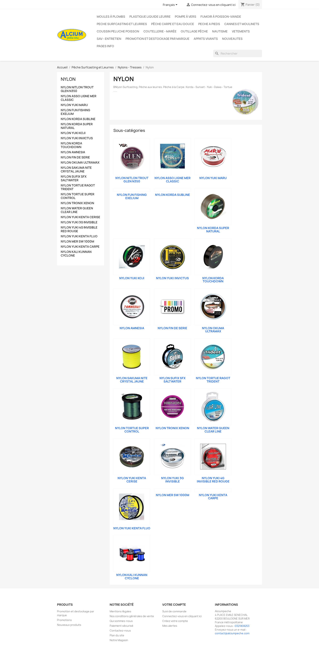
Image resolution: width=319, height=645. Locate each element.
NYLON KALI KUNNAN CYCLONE (76, 253)
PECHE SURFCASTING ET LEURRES (122, 24)
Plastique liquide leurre (150, 17)
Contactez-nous (120, 630)
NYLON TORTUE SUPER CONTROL (77, 196)
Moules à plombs (111, 17)
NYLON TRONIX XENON (77, 203)
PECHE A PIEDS (209, 24)
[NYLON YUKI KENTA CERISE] (131, 456)
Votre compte (174, 605)
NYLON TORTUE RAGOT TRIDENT (78, 187)
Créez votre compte (175, 621)
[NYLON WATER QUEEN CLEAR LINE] (213, 406)
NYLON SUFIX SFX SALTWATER (74, 178)
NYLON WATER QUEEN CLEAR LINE (77, 210)
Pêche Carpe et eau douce (172, 24)
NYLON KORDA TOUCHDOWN (71, 145)
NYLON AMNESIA (73, 152)
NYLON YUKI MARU (74, 105)
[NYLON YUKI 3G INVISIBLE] (172, 456)
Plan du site (117, 635)
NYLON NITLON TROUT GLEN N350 (77, 89)
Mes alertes (169, 625)
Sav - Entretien (109, 39)
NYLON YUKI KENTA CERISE (80, 217)
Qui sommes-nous (121, 621)
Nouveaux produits (69, 625)
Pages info (105, 46)
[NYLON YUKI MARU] (213, 156)
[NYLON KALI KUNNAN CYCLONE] (131, 553)
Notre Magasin (119, 640)
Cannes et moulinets (241, 24)
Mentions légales (120, 611)
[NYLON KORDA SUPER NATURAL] (213, 206)
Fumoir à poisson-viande (220, 17)
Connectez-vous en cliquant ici (182, 616)
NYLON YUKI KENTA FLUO (79, 236)
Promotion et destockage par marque (157, 39)
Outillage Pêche (194, 31)
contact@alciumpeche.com (232, 633)
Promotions (64, 620)
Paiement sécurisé (121, 625)
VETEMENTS (241, 31)
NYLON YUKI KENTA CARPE (80, 247)
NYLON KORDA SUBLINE (78, 119)
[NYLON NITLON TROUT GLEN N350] (131, 156)
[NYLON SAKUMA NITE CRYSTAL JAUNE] (131, 356)
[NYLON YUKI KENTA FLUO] (131, 506)
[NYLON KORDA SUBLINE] (172, 190)
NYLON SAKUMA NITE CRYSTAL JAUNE (76, 169)
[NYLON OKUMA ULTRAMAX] (213, 306)
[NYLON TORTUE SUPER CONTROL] (131, 406)
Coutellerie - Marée (159, 31)
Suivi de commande (174, 611)
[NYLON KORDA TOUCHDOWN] (213, 256)
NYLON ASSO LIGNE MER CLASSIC (78, 98)
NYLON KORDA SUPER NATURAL (77, 126)
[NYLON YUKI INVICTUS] (172, 256)
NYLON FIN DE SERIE (75, 157)
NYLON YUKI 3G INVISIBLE (79, 222)
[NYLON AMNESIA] (131, 306)
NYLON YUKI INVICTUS (77, 138)
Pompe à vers (185, 17)
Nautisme (220, 31)
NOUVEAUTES (232, 39)
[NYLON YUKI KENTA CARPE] (213, 490)
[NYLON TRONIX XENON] (172, 406)
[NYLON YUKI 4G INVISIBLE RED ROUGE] (213, 456)
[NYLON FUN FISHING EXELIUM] (131, 190)
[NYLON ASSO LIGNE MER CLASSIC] (172, 156)
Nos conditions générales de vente (132, 616)
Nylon (68, 79)
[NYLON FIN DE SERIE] (172, 306)
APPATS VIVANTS (206, 39)
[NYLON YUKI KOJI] (131, 256)
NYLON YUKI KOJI (73, 133)
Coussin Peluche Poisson (118, 31)
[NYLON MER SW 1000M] (172, 490)
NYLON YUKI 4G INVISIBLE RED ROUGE (79, 229)
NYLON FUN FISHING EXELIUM (75, 112)
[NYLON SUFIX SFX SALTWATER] (172, 356)
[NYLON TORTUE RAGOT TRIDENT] (213, 356)
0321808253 (242, 626)
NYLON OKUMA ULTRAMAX (80, 163)
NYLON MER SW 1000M (77, 241)
